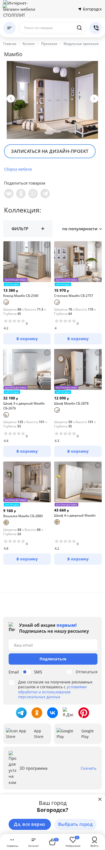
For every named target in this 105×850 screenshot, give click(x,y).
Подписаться (53, 658)
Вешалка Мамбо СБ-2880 (23, 516)
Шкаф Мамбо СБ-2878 (71, 403)
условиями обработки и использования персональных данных (52, 691)
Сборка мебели (18, 169)
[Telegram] (45, 193)
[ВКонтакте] (8, 193)
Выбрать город (75, 824)
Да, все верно (29, 824)
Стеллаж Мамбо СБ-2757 (73, 295)
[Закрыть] (100, 799)
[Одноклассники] (21, 193)
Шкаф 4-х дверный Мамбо (75, 515)
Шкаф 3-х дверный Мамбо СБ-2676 (24, 405)
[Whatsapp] (33, 193)
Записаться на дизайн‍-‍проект (50, 151)
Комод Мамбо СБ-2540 (20, 295)
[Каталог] (9, 28)
